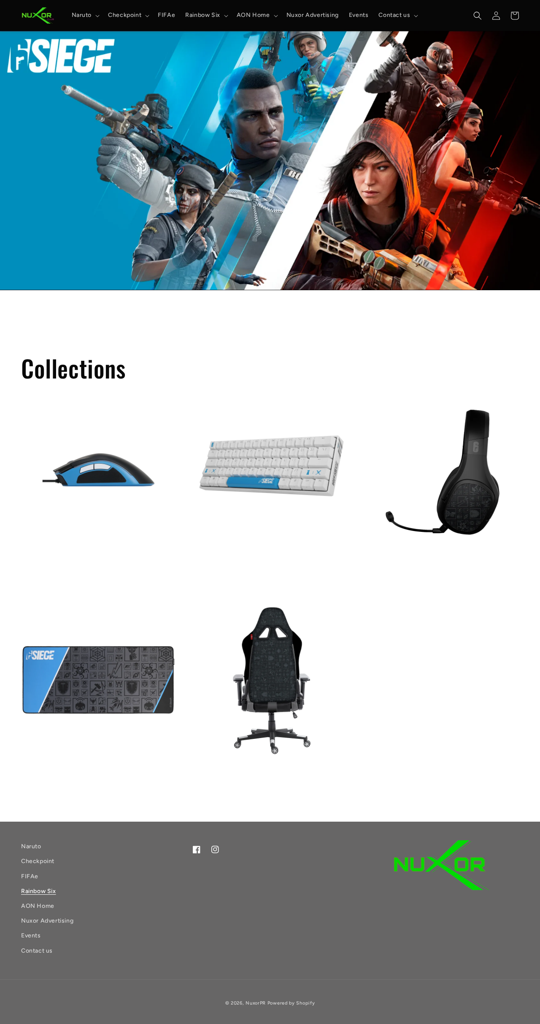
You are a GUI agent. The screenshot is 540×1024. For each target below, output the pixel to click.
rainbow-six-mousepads (81, 775)
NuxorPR (256, 1003)
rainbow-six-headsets (419, 567)
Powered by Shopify (291, 1003)
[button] (85, 15)
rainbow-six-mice (67, 567)
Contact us (37, 950)
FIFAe (29, 876)
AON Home (37, 906)
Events (31, 935)
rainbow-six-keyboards (250, 567)
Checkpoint (37, 861)
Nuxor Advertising (47, 920)
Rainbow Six (38, 891)
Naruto (31, 846)
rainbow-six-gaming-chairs (259, 775)
